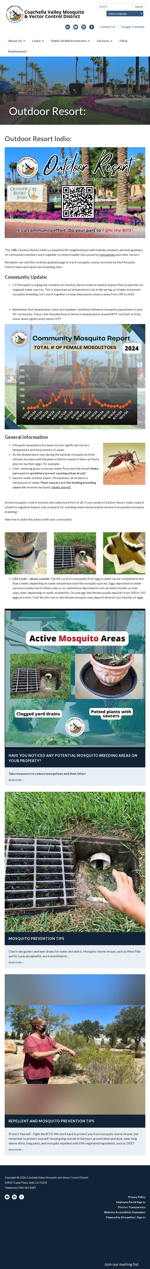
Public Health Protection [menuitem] (69, 41)
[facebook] (91, 28)
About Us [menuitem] (15, 41)
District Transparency (131, 1207)
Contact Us (107, 26)
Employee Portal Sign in (130, 1202)
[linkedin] (67, 28)
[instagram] (83, 28)
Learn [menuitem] (36, 41)
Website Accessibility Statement (124, 1212)
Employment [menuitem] (17, 51)
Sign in (141, 1217)
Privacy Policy (136, 1197)
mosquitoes (108, 254)
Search (139, 6)
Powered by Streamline (120, 1217)
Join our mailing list (121, 1264)
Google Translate (132, 26)
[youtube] (75, 28)
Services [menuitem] (103, 41)
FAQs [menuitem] (124, 41)
